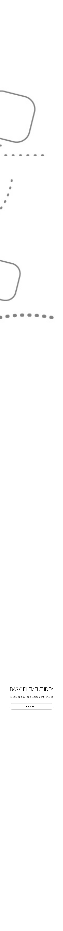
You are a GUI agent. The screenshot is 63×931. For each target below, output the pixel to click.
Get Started (31, 706)
